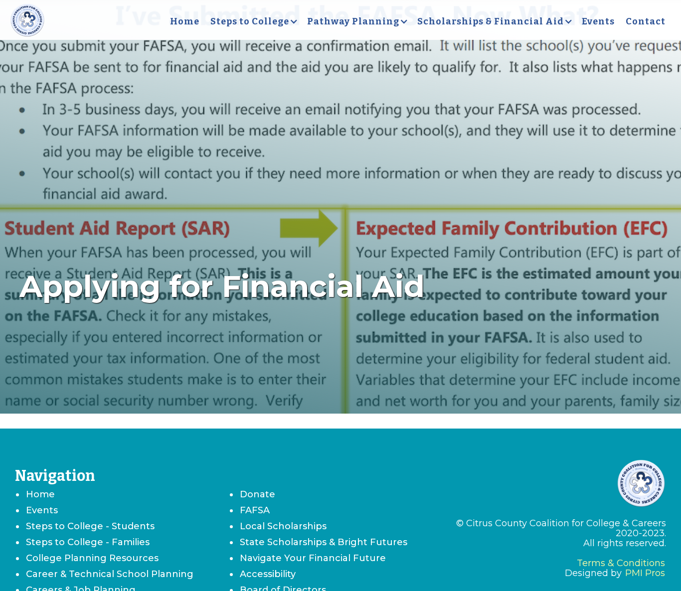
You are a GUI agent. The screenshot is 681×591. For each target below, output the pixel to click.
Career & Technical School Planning (109, 574)
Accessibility (268, 574)
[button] (253, 21)
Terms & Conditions (621, 563)
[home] (27, 21)
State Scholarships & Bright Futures (323, 542)
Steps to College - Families (88, 542)
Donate (257, 494)
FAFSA (255, 510)
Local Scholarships (283, 526)
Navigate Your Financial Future (313, 558)
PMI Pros (645, 573)
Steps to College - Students (90, 526)
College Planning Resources (92, 558)
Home (184, 21)
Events (598, 21)
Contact (646, 21)
